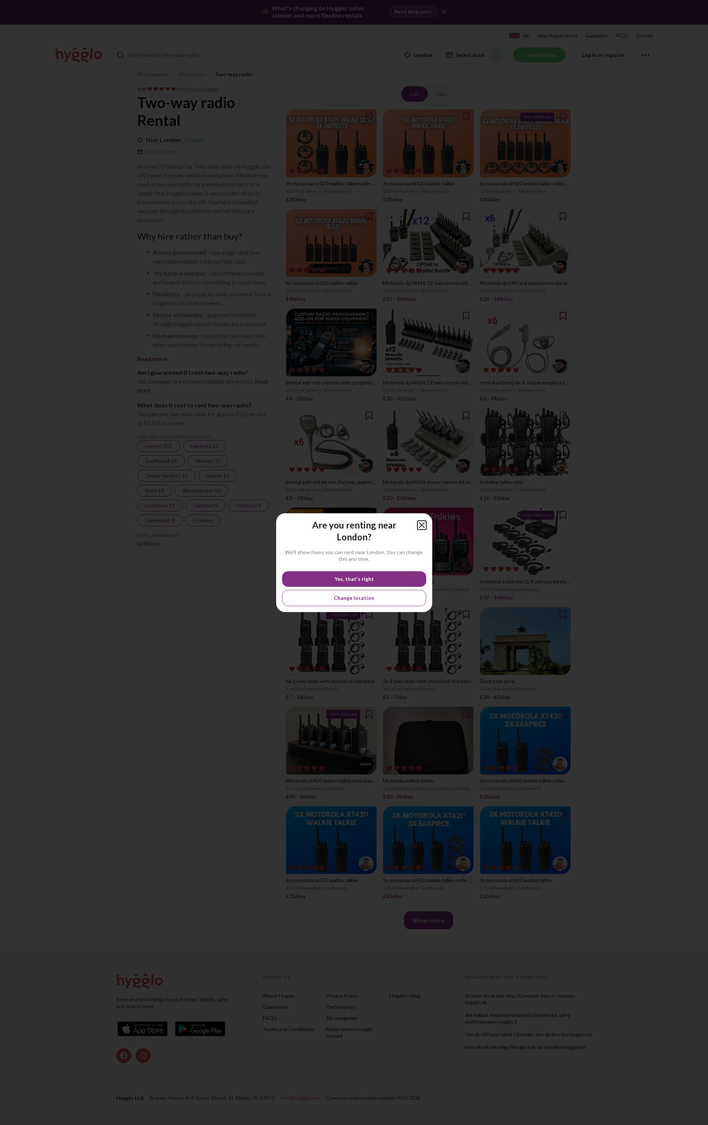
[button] (421, 525)
